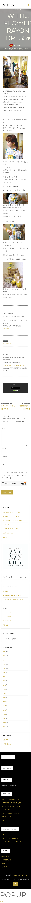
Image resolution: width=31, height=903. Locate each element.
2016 (4, 693)
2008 (5, 727)
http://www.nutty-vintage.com (13, 365)
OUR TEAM (7, 612)
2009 (4, 722)
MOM (5, 537)
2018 (4, 685)
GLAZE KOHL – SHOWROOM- (13, 599)
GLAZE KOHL (7, 524)
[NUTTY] (8, 5)
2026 (4, 651)
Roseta (14, 875)
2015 (4, 697)
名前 (3, 448)
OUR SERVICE (8, 617)
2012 (4, 710)
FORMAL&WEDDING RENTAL (13, 520)
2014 (4, 702)
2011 (4, 714)
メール (4, 456)
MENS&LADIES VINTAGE (11, 512)
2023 (4, 664)
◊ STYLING (17, 9)
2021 (4, 672)
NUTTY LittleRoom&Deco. (12, 595)
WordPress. (23, 875)
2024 (4, 660)
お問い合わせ (7, 744)
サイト (3, 464)
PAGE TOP (28, 874)
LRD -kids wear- (8, 533)
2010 (4, 718)
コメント (5, 428)
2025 (4, 656)
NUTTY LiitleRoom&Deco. (12, 529)
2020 (4, 677)
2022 (4, 668)
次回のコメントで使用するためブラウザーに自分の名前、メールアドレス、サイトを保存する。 (14, 475)
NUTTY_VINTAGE (7, 343)
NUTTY (5, 591)
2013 (4, 706)
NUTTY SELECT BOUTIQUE (12, 516)
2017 (4, 689)
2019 (4, 681)
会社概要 (5, 625)
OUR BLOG (7, 621)
